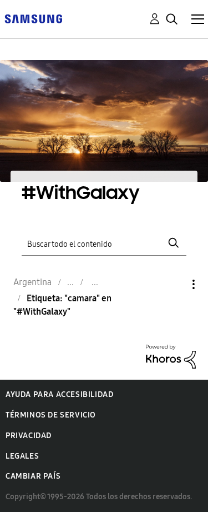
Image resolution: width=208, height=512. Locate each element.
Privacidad (29, 435)
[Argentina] (33, 18)
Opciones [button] (175, 284)
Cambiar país (33, 476)
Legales (22, 456)
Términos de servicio (51, 415)
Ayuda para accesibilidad (59, 394)
